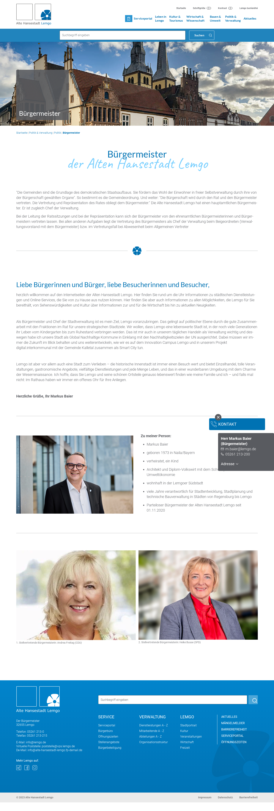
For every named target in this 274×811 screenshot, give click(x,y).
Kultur (184, 731)
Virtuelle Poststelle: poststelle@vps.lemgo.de (45, 746)
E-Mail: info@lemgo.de (31, 742)
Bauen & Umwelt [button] (215, 18)
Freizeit (185, 747)
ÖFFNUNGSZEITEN (233, 742)
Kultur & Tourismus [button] (176, 18)
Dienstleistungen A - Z (153, 725)
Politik (57, 132)
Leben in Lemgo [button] (160, 18)
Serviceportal (106, 725)
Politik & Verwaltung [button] (233, 18)
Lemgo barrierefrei (249, 8)
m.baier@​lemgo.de (240, 449)
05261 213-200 (237, 454)
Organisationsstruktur (153, 742)
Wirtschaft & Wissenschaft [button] (195, 18)
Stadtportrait (188, 725)
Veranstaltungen (191, 736)
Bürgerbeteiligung (109, 747)
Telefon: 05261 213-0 (30, 731)
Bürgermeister (71, 132)
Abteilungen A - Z (150, 736)
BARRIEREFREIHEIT (234, 729)
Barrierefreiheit (248, 797)
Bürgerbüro (105, 731)
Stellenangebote (108, 742)
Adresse (228, 464)
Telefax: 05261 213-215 (31, 735)
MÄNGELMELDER (233, 723)
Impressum (204, 797)
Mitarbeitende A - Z (151, 731)
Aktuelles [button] (250, 18)
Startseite (181, 8)
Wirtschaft (187, 742)
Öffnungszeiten (108, 736)
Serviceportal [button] (143, 18)
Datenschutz (225, 797)
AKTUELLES (229, 717)
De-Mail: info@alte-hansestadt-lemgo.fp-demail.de (49, 750)
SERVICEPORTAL (232, 736)
